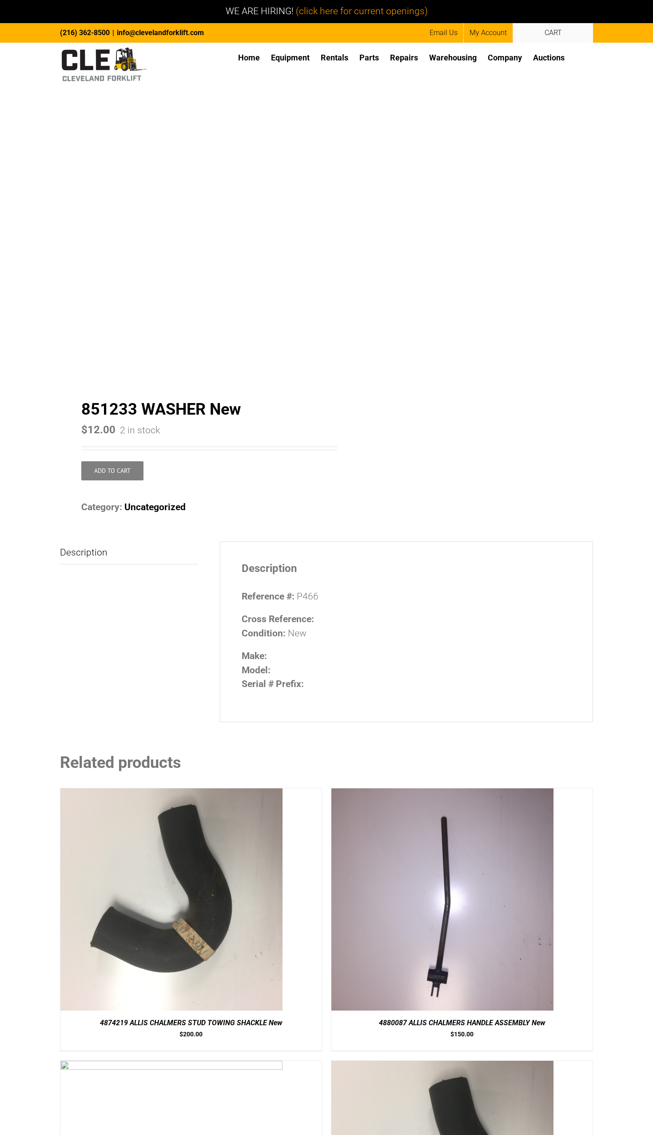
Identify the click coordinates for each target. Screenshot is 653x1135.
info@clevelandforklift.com (160, 32)
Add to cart (112, 471)
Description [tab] (84, 552)
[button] (579, 57)
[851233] (188, 251)
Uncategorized (155, 507)
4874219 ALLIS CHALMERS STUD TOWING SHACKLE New (191, 1023)
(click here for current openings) (362, 11)
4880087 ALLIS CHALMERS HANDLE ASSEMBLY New (462, 1023)
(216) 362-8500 (85, 32)
